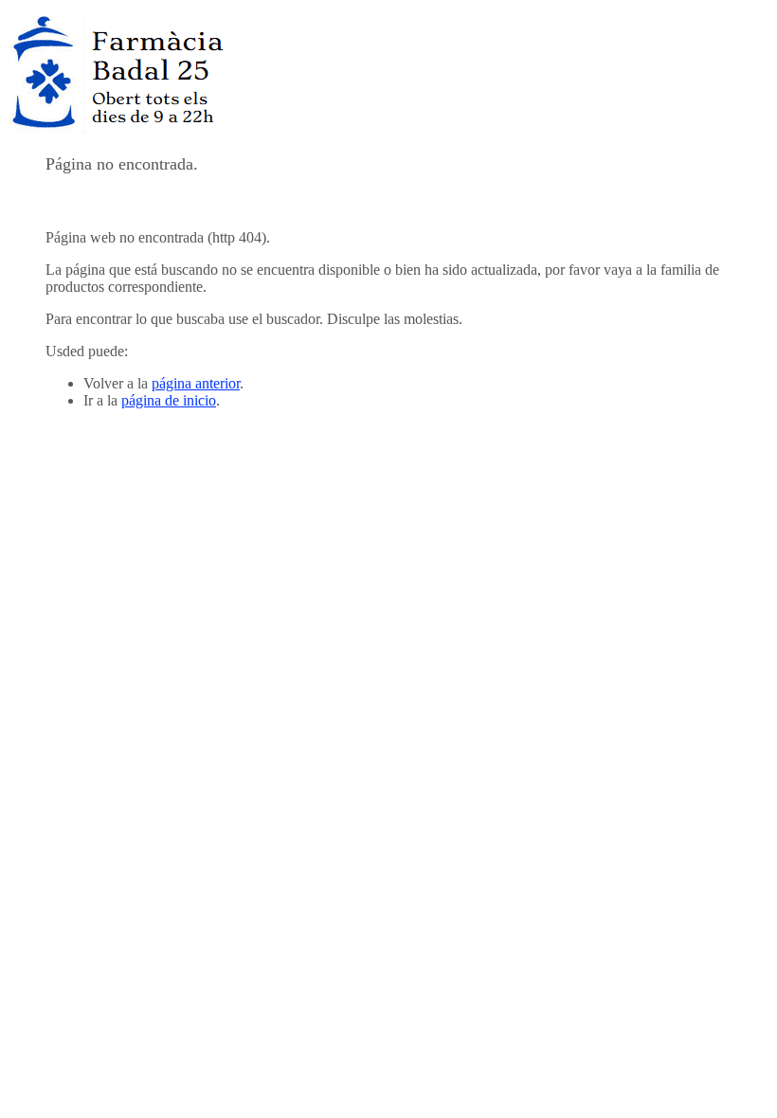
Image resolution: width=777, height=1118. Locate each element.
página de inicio (168, 400)
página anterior (196, 383)
